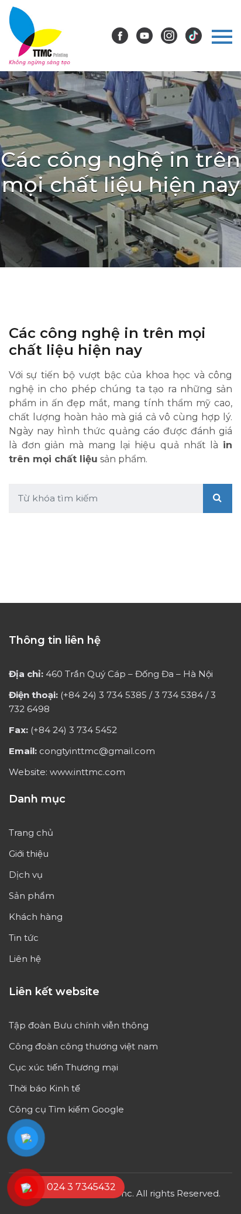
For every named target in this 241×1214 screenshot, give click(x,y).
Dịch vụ (26, 874)
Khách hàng (36, 916)
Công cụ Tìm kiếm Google (66, 1109)
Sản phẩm (31, 895)
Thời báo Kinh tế (44, 1088)
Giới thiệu (29, 853)
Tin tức (24, 937)
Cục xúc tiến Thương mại (63, 1067)
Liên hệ (25, 958)
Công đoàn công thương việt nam (83, 1046)
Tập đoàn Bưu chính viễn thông (79, 1025)
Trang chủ (31, 832)
